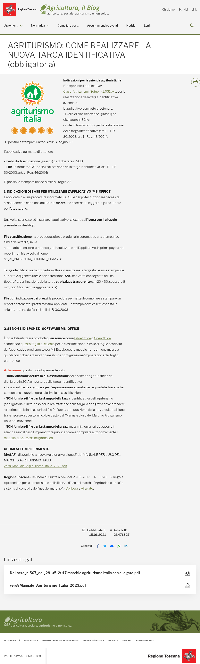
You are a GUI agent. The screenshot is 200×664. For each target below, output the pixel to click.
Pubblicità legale (93, 640)
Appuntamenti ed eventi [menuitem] (102, 25)
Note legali (31, 640)
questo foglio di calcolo (38, 344)
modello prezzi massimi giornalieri (28, 438)
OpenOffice (102, 338)
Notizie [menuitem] (130, 25)
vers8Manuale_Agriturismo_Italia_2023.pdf (35, 466)
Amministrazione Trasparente (60, 640)
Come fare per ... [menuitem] (68, 25)
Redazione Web (145, 640)
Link (194, 9)
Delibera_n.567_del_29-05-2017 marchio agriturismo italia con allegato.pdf (75, 573)
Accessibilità (12, 640)
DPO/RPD (127, 640)
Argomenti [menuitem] (11, 25)
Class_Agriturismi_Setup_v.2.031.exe (89, 91)
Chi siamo (168, 9)
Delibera (72, 488)
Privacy (113, 640)
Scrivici (183, 9)
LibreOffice (82, 338)
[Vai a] (19, 9)
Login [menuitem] (147, 25)
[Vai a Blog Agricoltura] (74, 9)
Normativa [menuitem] (38, 25)
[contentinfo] (100, 637)
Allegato (87, 488)
